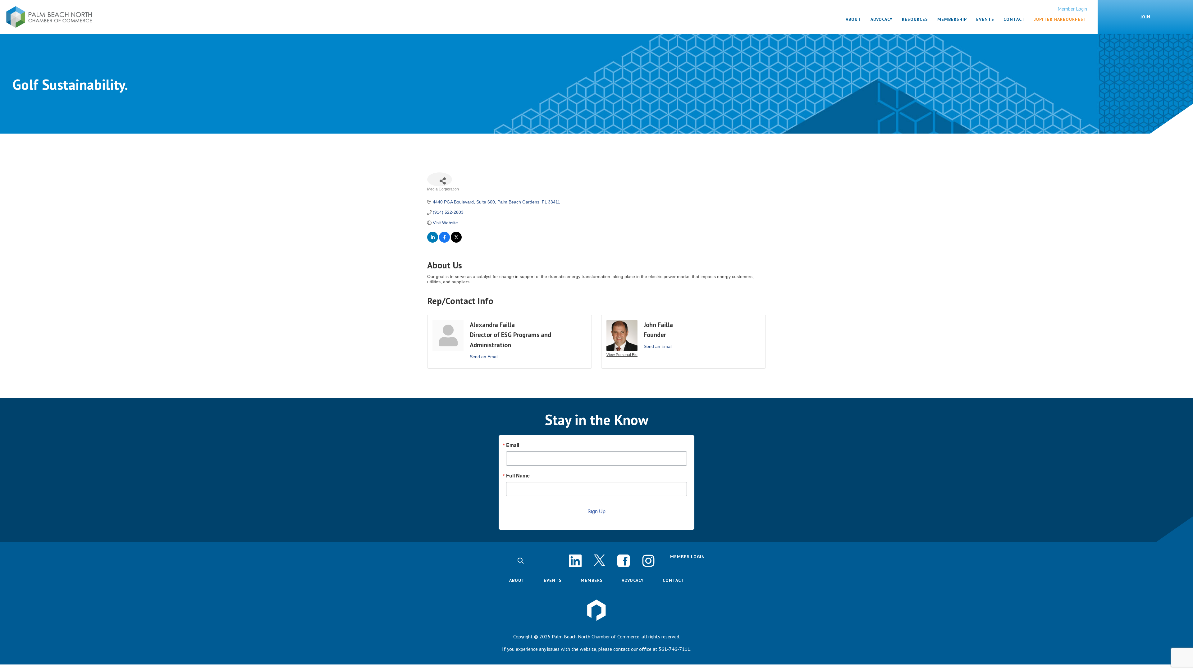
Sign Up (596, 511)
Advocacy (633, 580)
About (517, 580)
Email (512, 445)
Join (1145, 17)
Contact (673, 580)
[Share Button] (439, 179)
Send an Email (484, 356)
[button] (520, 561)
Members (592, 580)
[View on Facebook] (444, 241)
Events (553, 580)
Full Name (518, 475)
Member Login (1072, 9)
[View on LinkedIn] (432, 241)
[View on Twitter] (456, 241)
